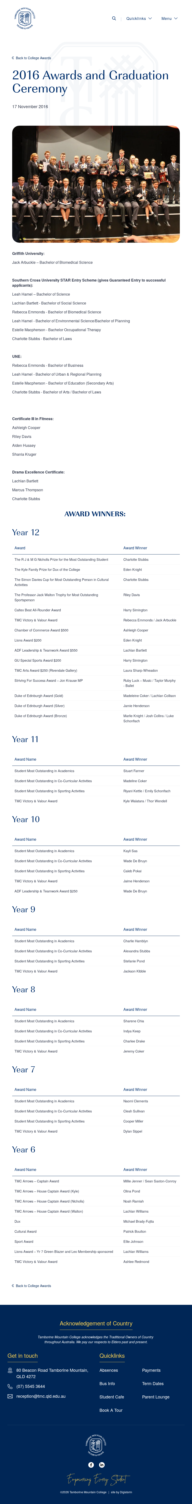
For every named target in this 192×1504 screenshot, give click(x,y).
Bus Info (107, 1383)
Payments (151, 1370)
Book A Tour (111, 1410)
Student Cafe (112, 1397)
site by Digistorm (121, 1492)
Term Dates (153, 1383)
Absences (109, 1370)
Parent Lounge (156, 1397)
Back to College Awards (33, 57)
